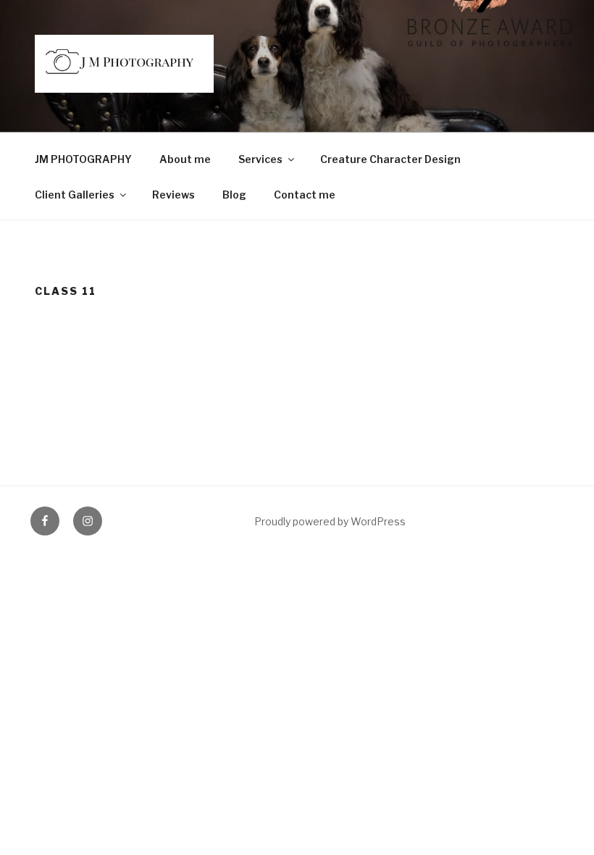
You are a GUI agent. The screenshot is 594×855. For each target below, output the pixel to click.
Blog (234, 194)
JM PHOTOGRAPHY (83, 159)
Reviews (173, 194)
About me (185, 159)
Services (260, 159)
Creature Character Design (390, 159)
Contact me (304, 194)
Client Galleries (74, 194)
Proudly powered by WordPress (330, 521)
